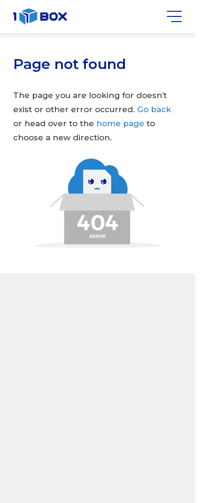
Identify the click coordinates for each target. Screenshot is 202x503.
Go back (154, 109)
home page (121, 123)
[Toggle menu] (174, 16)
